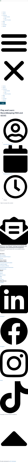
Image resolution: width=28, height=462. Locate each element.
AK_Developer (13, 461)
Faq (1, 278)
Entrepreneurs (3, 269)
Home (4, 12)
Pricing (1, 258)
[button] (14, 56)
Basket (4, 26)
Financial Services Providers (6, 262)
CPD (5, 18)
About (4, 13)
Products (5, 15)
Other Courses (7, 20)
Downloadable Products (5, 256)
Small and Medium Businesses (6, 267)
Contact (4, 24)
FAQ (4, 23)
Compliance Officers (4, 265)
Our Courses (7, 16)
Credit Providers (3, 264)
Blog (4, 21)
